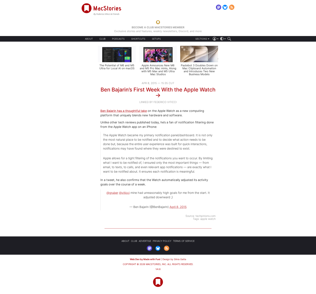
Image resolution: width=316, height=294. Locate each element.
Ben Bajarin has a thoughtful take (123, 111)
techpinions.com (206, 215)
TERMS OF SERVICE (184, 241)
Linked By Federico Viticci (158, 102)
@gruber (112, 192)
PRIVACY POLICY (162, 241)
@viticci (124, 192)
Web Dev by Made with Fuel (145, 259)
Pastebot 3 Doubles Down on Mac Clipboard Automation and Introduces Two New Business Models (199, 70)
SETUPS (156, 39)
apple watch (208, 218)
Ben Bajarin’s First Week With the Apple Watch (158, 89)
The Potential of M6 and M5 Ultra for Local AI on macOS (116, 67)
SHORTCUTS (138, 39)
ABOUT (89, 39)
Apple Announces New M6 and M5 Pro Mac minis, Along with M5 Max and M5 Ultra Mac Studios (158, 70)
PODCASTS (118, 39)
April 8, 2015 (178, 207)
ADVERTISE (145, 241)
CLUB (102, 38)
